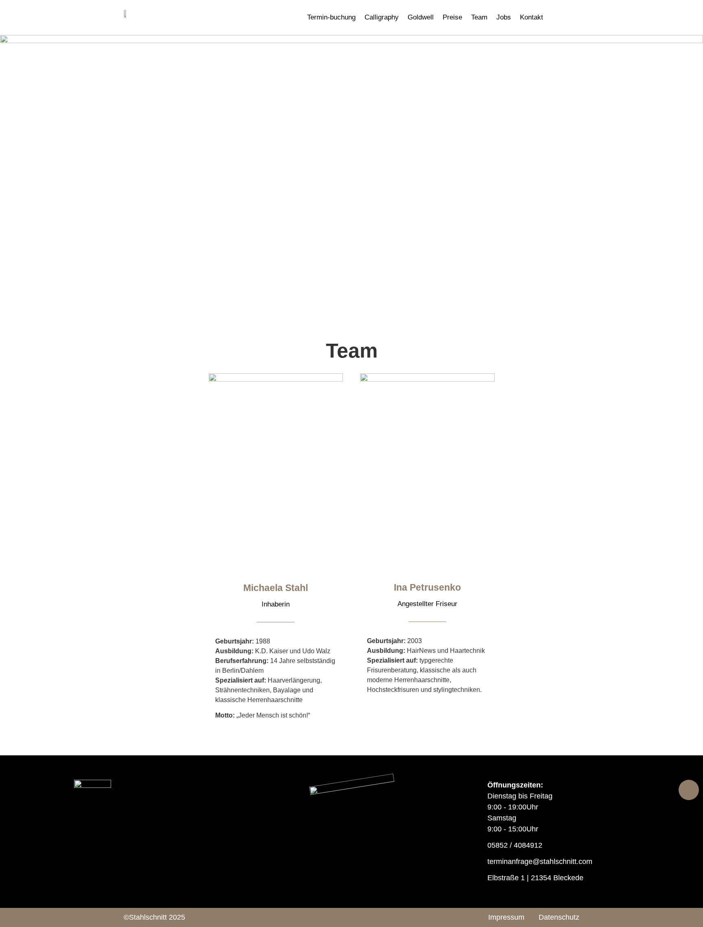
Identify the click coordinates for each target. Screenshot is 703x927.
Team (479, 17)
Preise (452, 17)
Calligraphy (382, 17)
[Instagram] (363, 917)
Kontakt (531, 17)
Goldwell (421, 17)
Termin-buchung (331, 17)
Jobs (503, 17)
